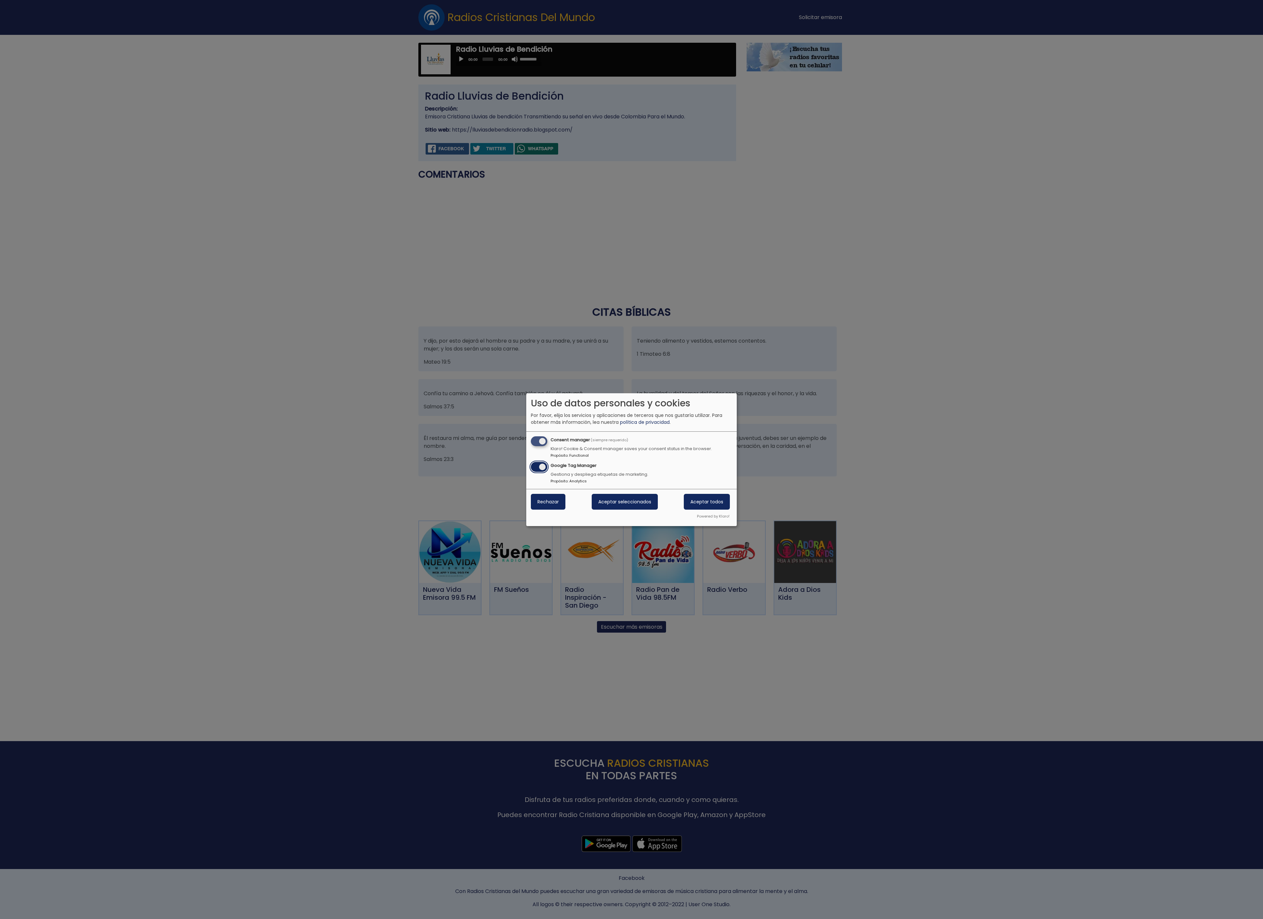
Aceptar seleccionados (624, 501)
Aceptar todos (706, 501)
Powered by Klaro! (713, 516)
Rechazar (548, 501)
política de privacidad (645, 422)
